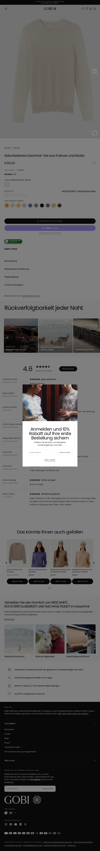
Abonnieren (65, 452)
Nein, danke (50, 460)
